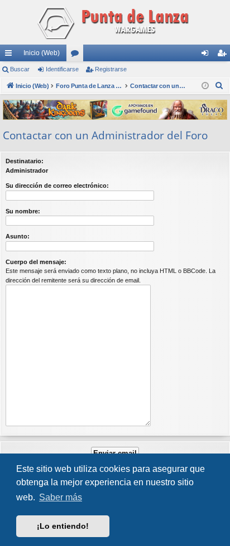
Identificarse (62, 69)
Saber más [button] (60, 497)
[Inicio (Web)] (115, 22)
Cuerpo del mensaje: (36, 262)
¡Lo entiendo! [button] (63, 525)
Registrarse (111, 69)
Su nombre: (23, 211)
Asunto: (18, 236)
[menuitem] (219, 86)
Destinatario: (25, 161)
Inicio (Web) (41, 53)
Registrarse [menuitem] (224, 55)
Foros (77, 55)
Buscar (20, 69)
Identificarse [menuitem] (207, 55)
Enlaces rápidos (10, 55)
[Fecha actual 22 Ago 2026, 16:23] (205, 86)
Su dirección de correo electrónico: (57, 185)
